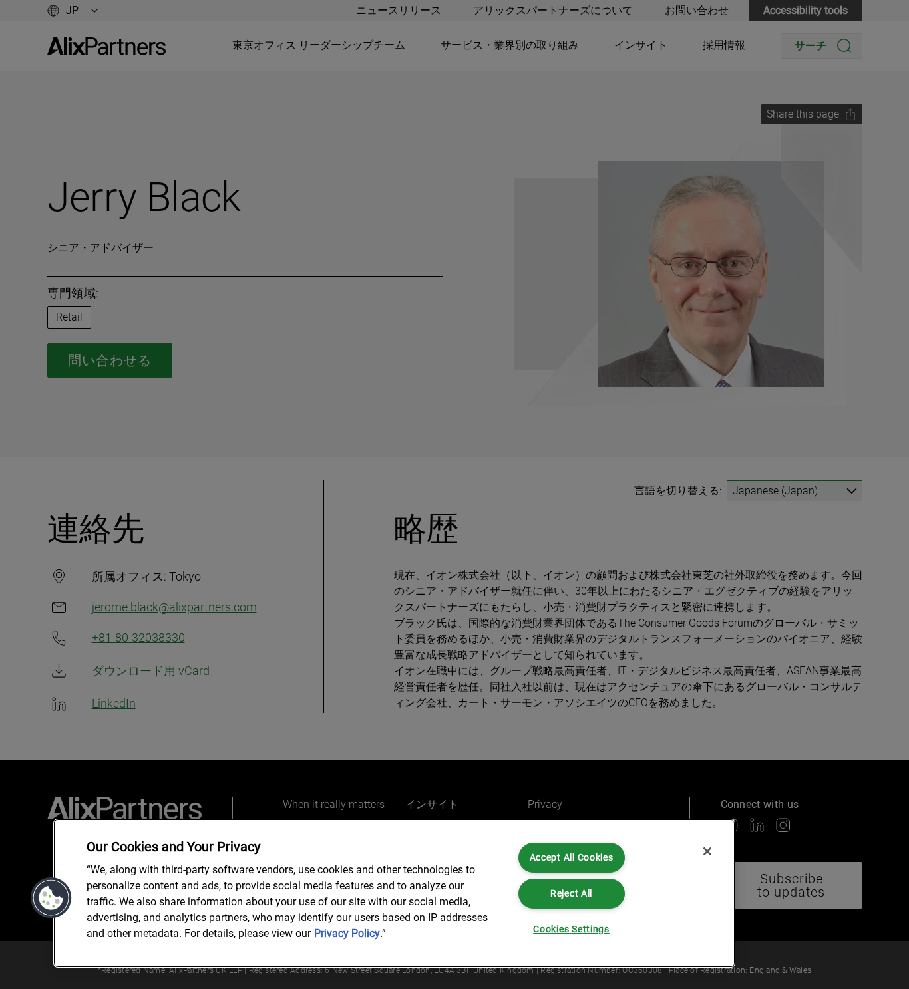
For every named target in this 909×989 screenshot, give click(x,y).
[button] (51, 898)
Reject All (571, 893)
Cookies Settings (571, 929)
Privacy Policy (347, 933)
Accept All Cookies (572, 857)
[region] (394, 893)
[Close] (707, 851)
